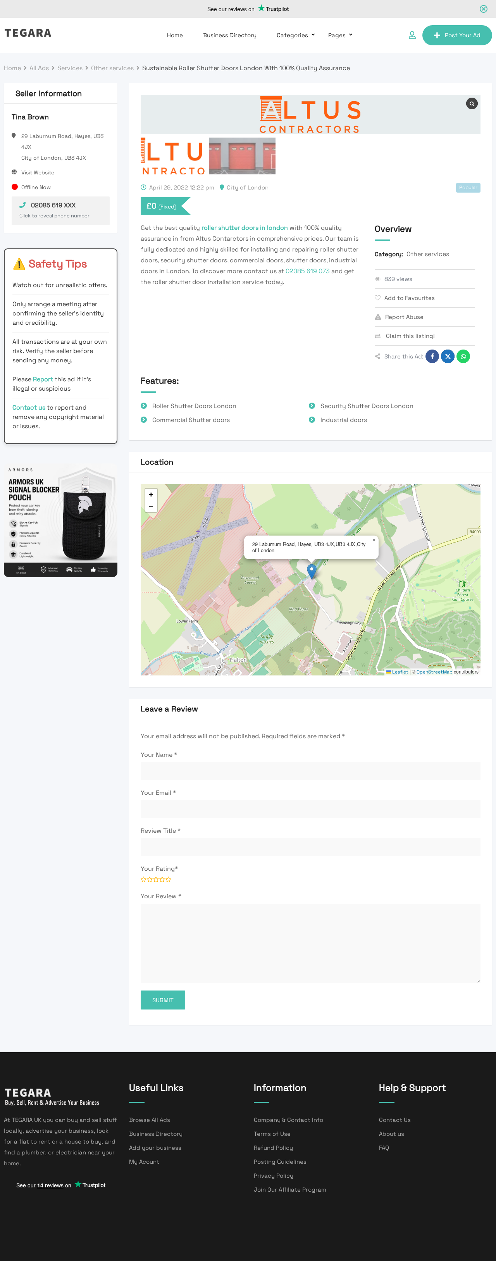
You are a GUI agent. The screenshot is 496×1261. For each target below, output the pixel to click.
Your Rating (159, 869)
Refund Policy (273, 1147)
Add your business (155, 1147)
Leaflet (399, 672)
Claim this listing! (409, 335)
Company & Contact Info (288, 1119)
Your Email (158, 793)
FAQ (384, 1147)
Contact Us (395, 1119)
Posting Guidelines (280, 1161)
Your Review (161, 896)
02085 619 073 (308, 271)
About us (391, 1133)
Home (175, 35)
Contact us (28, 407)
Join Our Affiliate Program (290, 1189)
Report (44, 379)
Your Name (159, 755)
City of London (248, 187)
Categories (292, 35)
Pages (337, 35)
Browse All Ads (149, 1119)
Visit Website (37, 172)
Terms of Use (272, 1133)
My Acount (144, 1161)
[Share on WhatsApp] (463, 356)
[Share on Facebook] (432, 356)
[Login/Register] (412, 35)
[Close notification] (483, 9)
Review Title (161, 831)
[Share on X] (448, 356)
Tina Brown (30, 116)
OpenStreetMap (435, 672)
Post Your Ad (462, 35)
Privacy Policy (273, 1175)
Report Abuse (404, 316)
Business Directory (230, 35)
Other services (427, 254)
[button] (312, 572)
